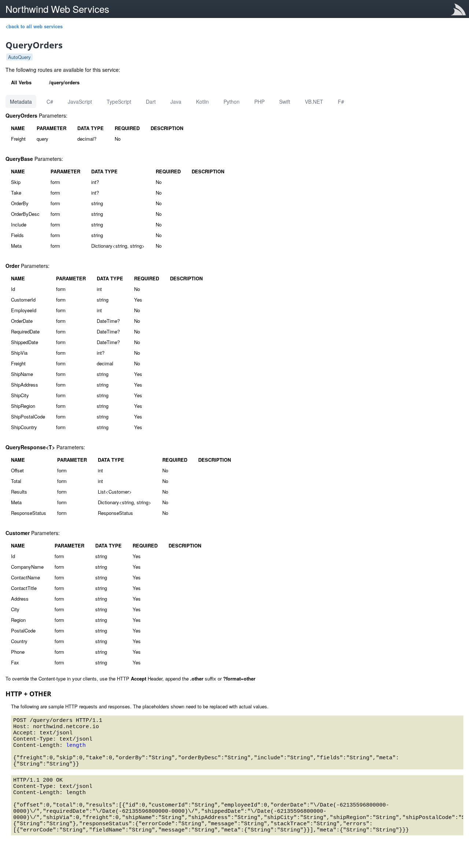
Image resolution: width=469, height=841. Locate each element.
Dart (151, 101)
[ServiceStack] (460, 10)
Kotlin (202, 101)
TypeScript (119, 101)
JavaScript (80, 101)
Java (175, 101)
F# (341, 101)
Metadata (21, 101)
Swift (284, 101)
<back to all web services (34, 26)
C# (50, 101)
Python (232, 101)
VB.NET (314, 101)
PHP (259, 101)
